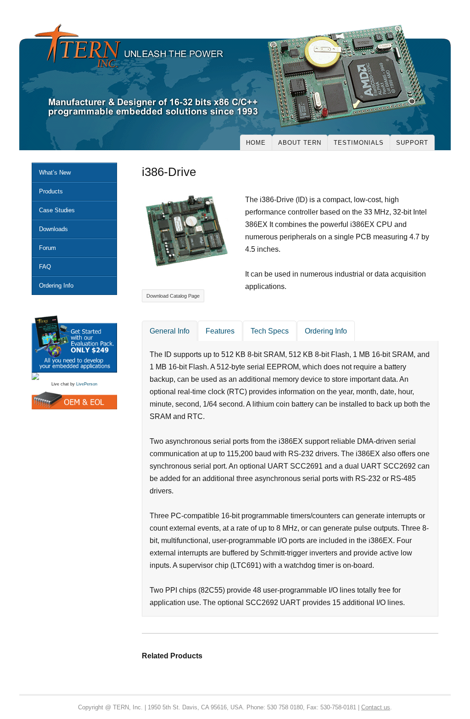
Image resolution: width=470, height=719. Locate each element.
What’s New (55, 172)
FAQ (45, 266)
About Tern (299, 142)
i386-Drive (169, 172)
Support (412, 142)
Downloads (53, 229)
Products (51, 191)
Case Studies (57, 210)
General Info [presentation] (170, 331)
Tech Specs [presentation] (270, 331)
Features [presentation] (220, 331)
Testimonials (359, 142)
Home (256, 142)
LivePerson (86, 384)
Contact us (375, 707)
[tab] (169, 331)
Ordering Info (56, 285)
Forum (47, 247)
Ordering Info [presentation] (326, 331)
